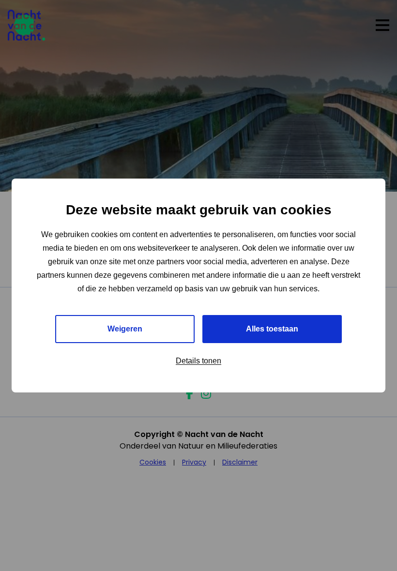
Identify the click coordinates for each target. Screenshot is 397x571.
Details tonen (198, 361)
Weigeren (124, 329)
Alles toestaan (272, 329)
